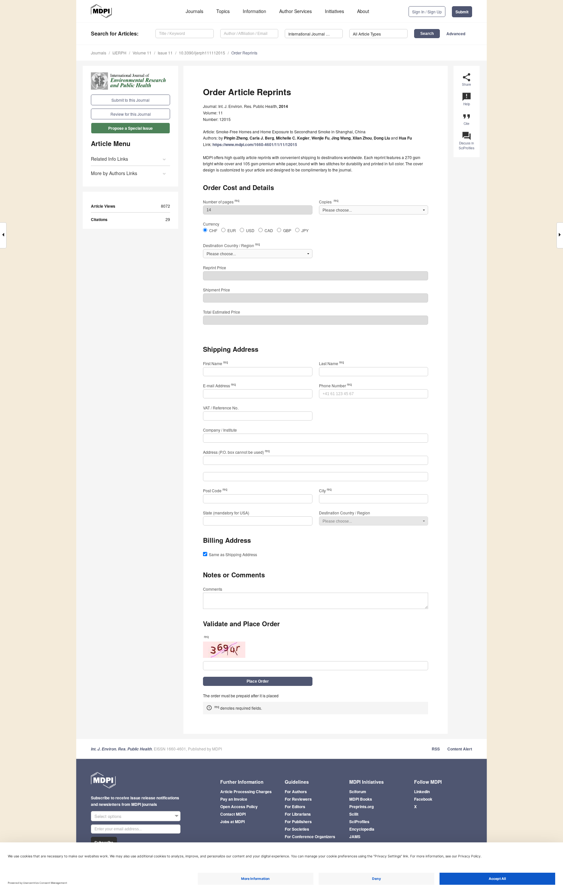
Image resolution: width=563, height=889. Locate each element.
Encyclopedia (361, 829)
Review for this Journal (130, 114)
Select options (108, 816)
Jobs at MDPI (232, 821)
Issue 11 (165, 52)
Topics (223, 11)
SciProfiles (359, 821)
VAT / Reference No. (220, 407)
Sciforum (357, 791)
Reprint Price (214, 267)
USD (250, 230)
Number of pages (221, 201)
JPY (305, 230)
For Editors (295, 806)
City (325, 490)
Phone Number (335, 385)
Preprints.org (361, 806)
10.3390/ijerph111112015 (202, 52)
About (363, 11)
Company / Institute (220, 430)
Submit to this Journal (130, 100)
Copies (329, 201)
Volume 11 (142, 52)
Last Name (331, 363)
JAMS (354, 836)
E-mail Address (219, 385)
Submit (462, 12)
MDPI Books (360, 799)
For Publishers (298, 821)
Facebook (423, 799)
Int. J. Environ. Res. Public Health (121, 749)
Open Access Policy (239, 806)
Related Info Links (109, 159)
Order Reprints (244, 52)
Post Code (215, 490)
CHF (213, 230)
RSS (436, 749)
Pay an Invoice (233, 799)
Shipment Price (216, 289)
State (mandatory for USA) (226, 512)
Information (254, 11)
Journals (194, 11)
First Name (215, 363)
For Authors (296, 791)
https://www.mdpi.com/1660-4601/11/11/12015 (254, 144)
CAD (269, 230)
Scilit (353, 814)
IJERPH (119, 52)
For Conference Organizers (310, 836)
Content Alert (459, 749)
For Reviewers (298, 799)
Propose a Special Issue (130, 128)
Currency (211, 224)
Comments (212, 589)
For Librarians (298, 814)
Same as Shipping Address (233, 554)
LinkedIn (422, 791)
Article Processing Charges (246, 791)
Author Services (295, 11)
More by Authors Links (114, 173)
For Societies (297, 829)
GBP (287, 230)
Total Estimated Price (221, 312)
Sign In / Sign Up (427, 11)
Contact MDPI (233, 814)
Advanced (455, 34)
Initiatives (334, 11)
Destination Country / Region (231, 245)
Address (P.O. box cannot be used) (236, 452)
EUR (231, 230)
